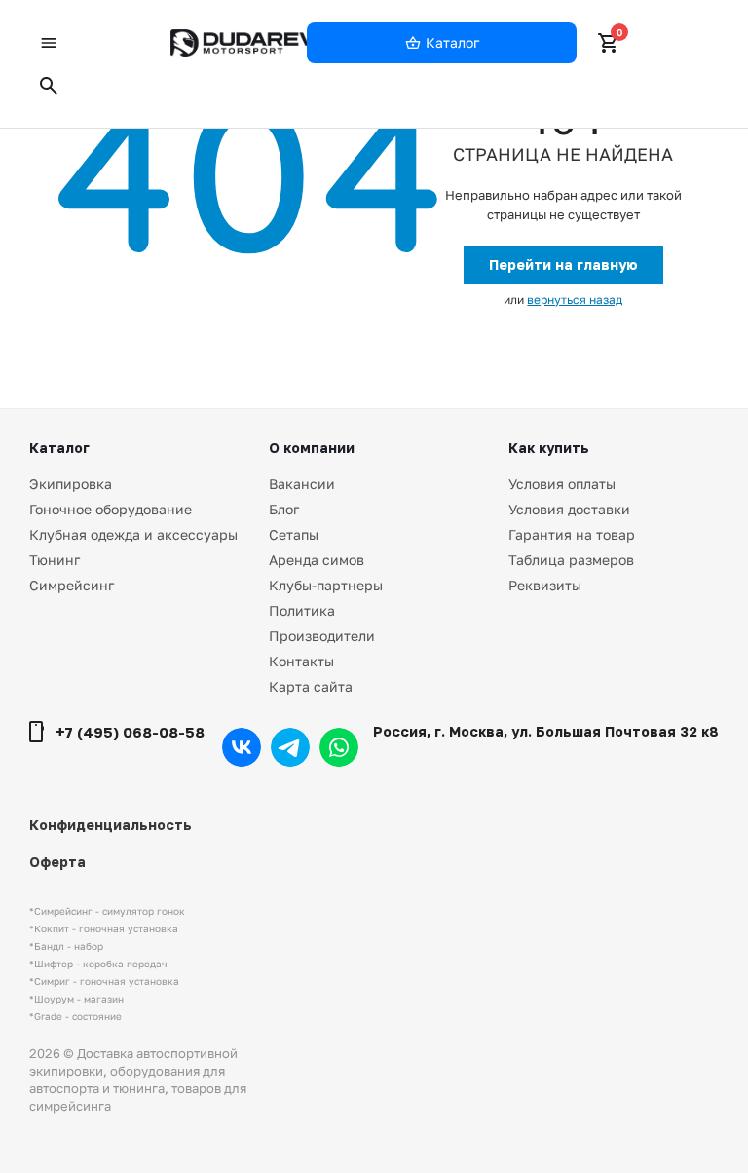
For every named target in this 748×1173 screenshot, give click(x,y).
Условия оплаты (562, 483)
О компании (312, 447)
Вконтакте (241, 747)
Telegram (290, 747)
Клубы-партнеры (326, 585)
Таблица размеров (571, 559)
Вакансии (302, 483)
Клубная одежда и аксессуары (133, 534)
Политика (302, 610)
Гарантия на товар (571, 534)
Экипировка (70, 483)
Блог (284, 509)
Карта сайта (311, 686)
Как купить (548, 447)
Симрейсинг (71, 585)
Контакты (301, 661)
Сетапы (293, 534)
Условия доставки (569, 509)
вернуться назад (574, 299)
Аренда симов (316, 559)
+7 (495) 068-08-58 (130, 731)
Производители (322, 635)
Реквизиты (544, 585)
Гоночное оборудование (110, 509)
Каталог (59, 447)
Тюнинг (54, 559)
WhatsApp (338, 747)
